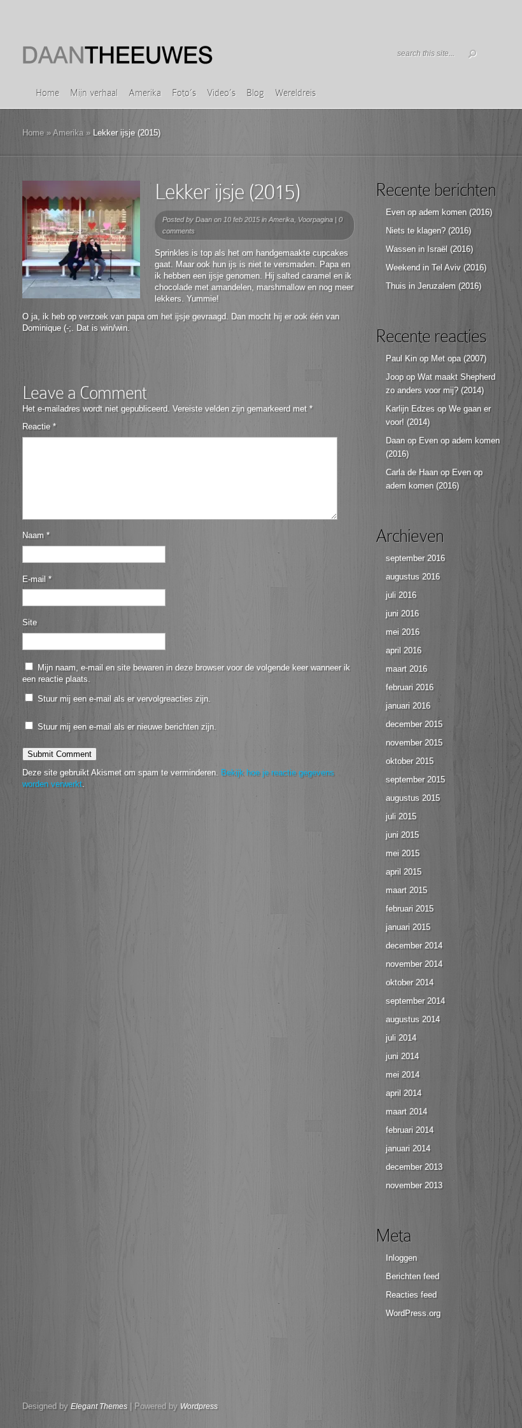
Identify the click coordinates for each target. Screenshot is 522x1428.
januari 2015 (408, 927)
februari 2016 (410, 687)
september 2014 (415, 1001)
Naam (36, 535)
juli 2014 (401, 1038)
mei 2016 (403, 632)
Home (47, 93)
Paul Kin (401, 358)
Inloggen (401, 1258)
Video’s (221, 93)
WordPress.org (413, 1313)
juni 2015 (402, 835)
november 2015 (414, 742)
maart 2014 (406, 1111)
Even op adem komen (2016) (439, 212)
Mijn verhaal (94, 93)
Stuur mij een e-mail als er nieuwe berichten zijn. (127, 726)
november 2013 (414, 1185)
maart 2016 (406, 669)
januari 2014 (408, 1148)
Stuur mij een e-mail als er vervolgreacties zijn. (124, 699)
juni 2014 (402, 1056)
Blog (255, 93)
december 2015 (414, 724)
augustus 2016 (413, 576)
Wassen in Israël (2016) (429, 249)
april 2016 (403, 650)
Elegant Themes (99, 1406)
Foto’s (184, 93)
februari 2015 (410, 908)
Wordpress (199, 1406)
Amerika (145, 93)
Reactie (39, 426)
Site (29, 622)
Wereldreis (295, 93)
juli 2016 (401, 595)
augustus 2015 (413, 798)
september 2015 (415, 779)
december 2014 (414, 945)
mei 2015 (403, 853)
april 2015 (403, 872)
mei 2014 (403, 1074)
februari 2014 (410, 1130)
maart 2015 (406, 890)
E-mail (37, 579)
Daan (203, 219)
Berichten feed (412, 1276)
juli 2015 (401, 816)
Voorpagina (315, 219)
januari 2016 (408, 706)
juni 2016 (402, 613)
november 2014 (414, 964)
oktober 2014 (410, 982)
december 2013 (414, 1167)
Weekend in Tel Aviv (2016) (436, 267)
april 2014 (403, 1093)
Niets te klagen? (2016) (428, 230)
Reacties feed (411, 1295)
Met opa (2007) (458, 358)
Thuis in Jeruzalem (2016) (433, 286)
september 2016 (415, 558)
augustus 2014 (413, 1019)
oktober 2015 (410, 761)
